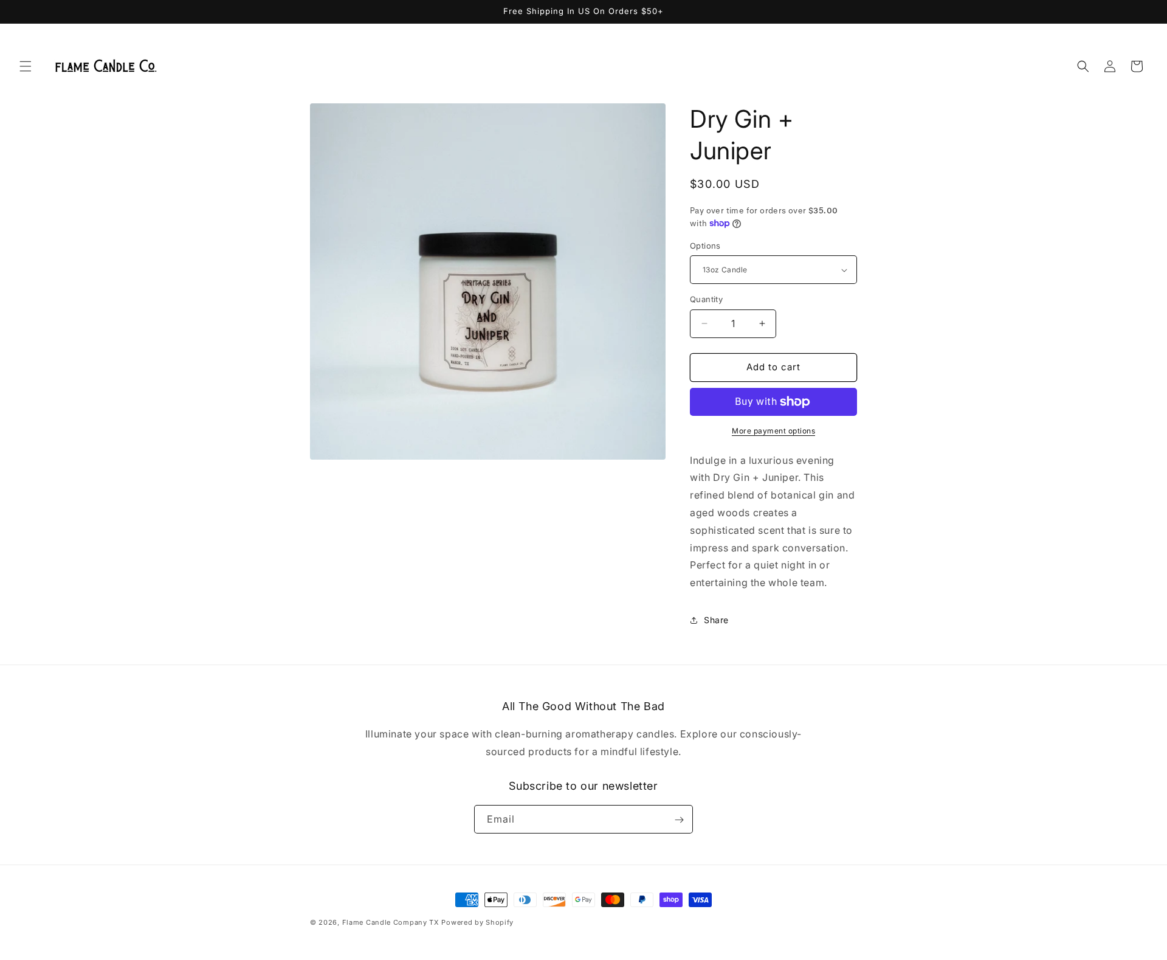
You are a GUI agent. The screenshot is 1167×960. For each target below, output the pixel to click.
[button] (25, 66)
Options (705, 245)
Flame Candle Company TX (390, 922)
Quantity (706, 299)
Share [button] (716, 620)
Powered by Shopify (477, 922)
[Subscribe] (679, 820)
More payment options (773, 430)
